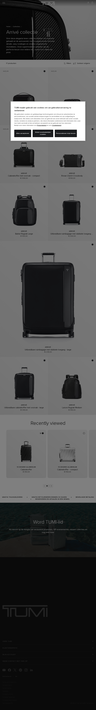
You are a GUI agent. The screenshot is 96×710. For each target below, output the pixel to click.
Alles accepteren (22, 133)
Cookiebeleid (56, 125)
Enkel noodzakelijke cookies (43, 133)
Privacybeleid (41, 125)
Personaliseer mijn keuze (66, 133)
